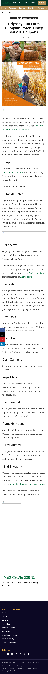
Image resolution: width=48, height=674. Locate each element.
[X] (24, 654)
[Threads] (32, 654)
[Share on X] (2, 334)
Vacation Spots (33, 18)
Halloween (12, 13)
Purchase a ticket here (12, 172)
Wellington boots (37, 273)
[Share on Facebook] (2, 330)
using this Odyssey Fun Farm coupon (27, 484)
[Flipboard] (7, 654)
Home (4, 13)
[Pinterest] (16, 654)
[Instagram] (11, 654)
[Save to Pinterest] (2, 339)
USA (19, 18)
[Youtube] (28, 654)
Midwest (25, 18)
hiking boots (26, 277)
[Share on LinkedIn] (2, 344)
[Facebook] (3, 654)
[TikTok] (20, 654)
